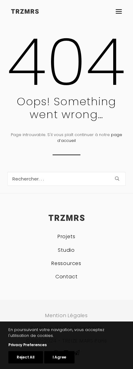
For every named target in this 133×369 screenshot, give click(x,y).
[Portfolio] (66, 237)
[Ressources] (66, 261)
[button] (119, 11)
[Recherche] (66, 179)
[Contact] (66, 274)
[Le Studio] (66, 248)
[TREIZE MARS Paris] (25, 11)
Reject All (26, 357)
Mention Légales (66, 315)
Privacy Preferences (27, 344)
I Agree (59, 357)
